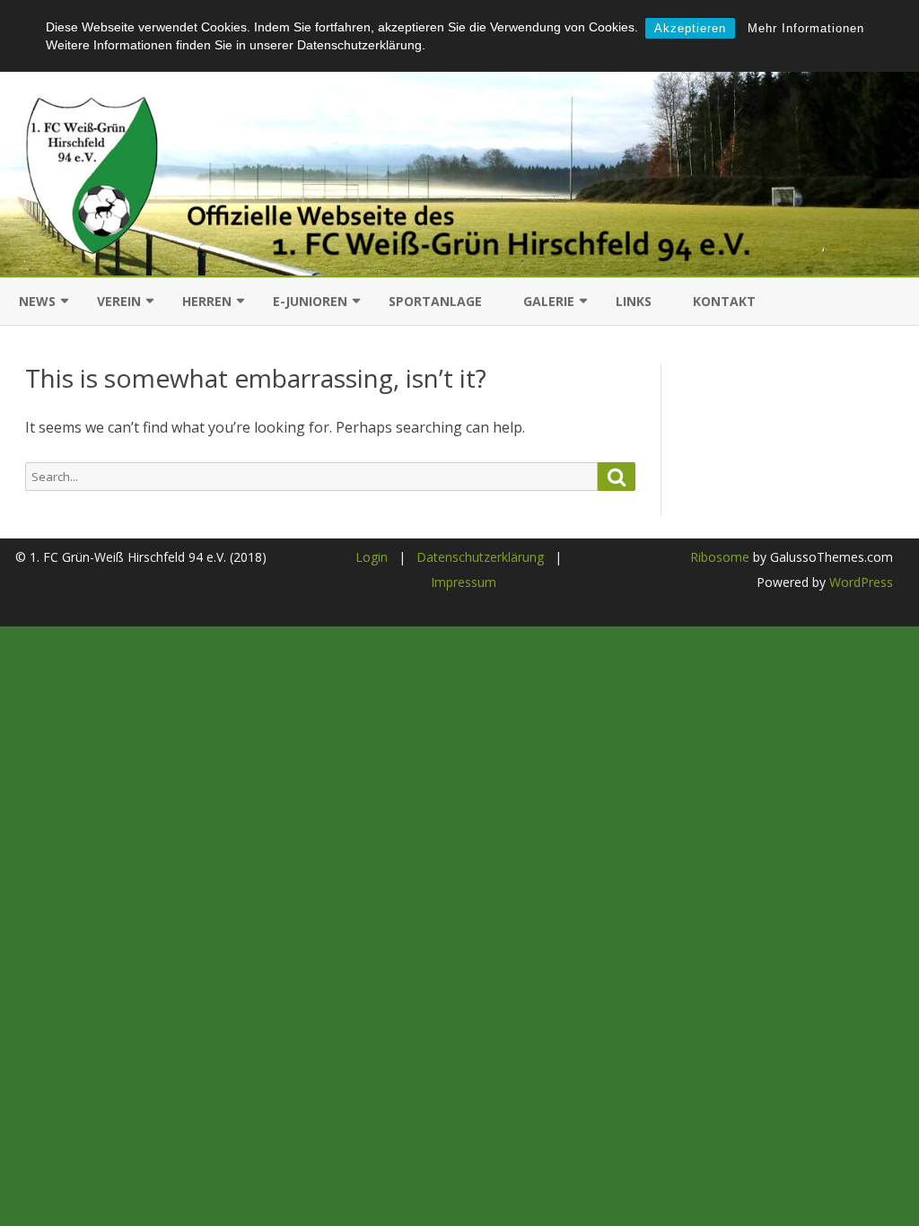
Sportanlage (435, 301)
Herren (207, 301)
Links (634, 301)
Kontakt (724, 301)
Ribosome (719, 556)
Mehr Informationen (806, 28)
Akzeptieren (690, 28)
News (37, 301)
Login (371, 556)
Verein (119, 301)
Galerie (548, 301)
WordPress (859, 582)
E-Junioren (310, 301)
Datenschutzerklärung (480, 556)
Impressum (463, 582)
